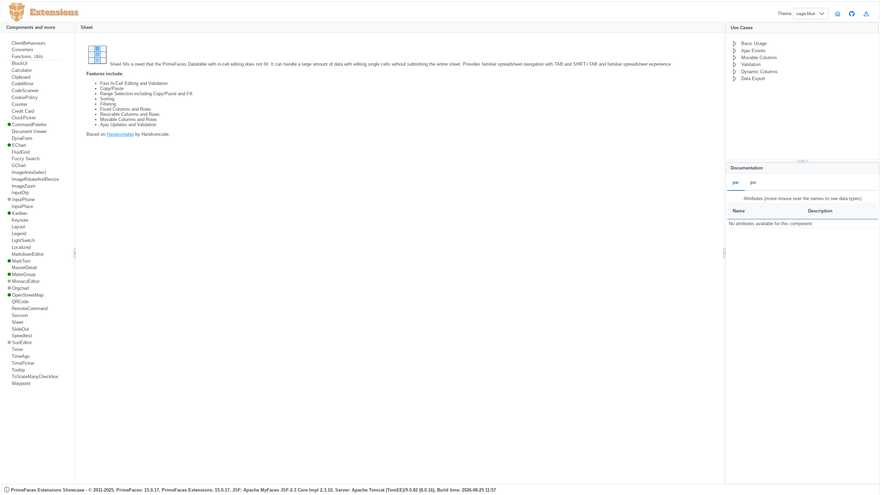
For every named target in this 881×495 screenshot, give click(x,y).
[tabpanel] (802, 211)
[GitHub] (852, 13)
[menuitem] (34, 43)
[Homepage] (837, 13)
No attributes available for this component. (771, 223)
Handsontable (120, 134)
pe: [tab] (736, 182)
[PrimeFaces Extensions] (16, 12)
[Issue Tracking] (866, 13)
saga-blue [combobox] (805, 13)
